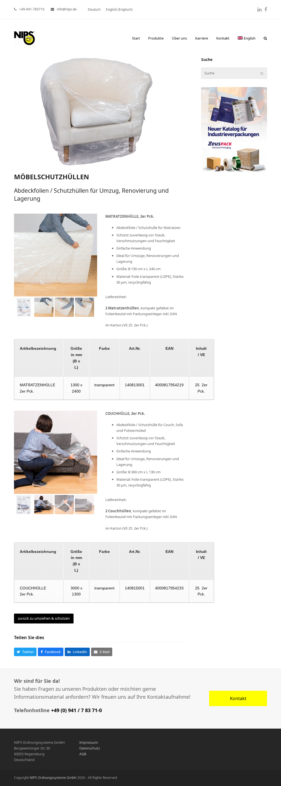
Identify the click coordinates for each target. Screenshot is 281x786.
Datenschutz (89, 748)
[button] (265, 38)
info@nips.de (67, 9)
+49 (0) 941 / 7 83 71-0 (76, 710)
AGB (82, 753)
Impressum (88, 742)
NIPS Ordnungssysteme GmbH (53, 777)
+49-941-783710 (31, 9)
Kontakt (238, 698)
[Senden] (261, 73)
